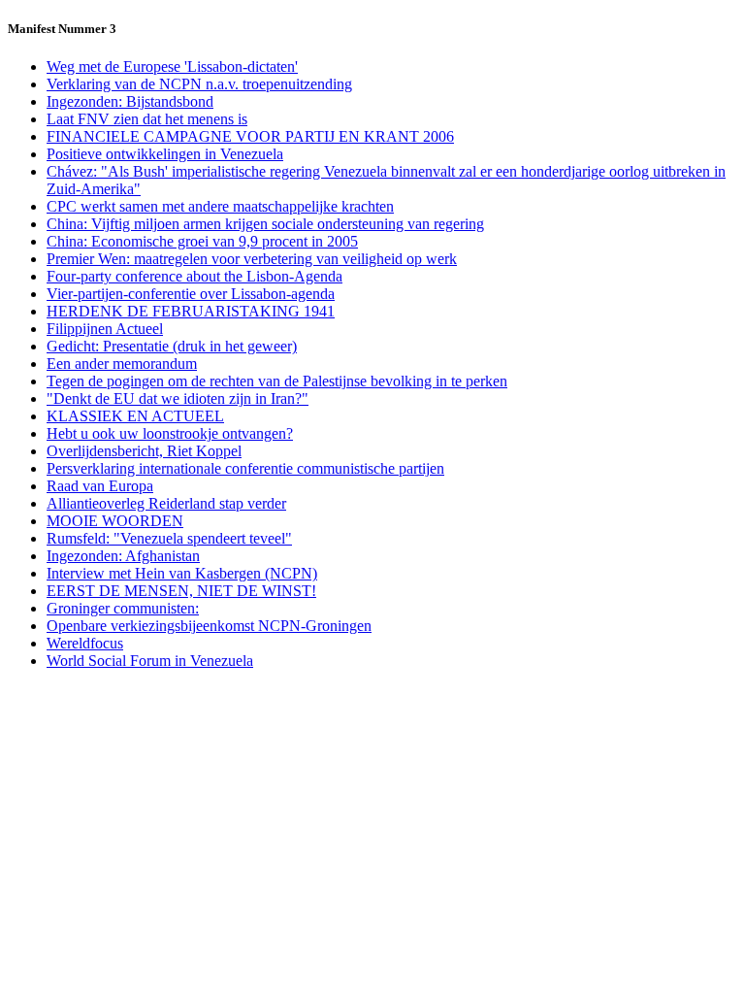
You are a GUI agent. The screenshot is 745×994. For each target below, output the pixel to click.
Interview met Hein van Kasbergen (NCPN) (182, 573)
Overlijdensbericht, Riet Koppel (144, 451)
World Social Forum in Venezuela (150, 660)
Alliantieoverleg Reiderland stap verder (166, 503)
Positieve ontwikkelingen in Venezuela (165, 154)
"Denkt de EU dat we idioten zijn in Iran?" (177, 398)
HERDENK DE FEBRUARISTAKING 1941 (191, 311)
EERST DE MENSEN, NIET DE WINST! (181, 590)
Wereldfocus (85, 643)
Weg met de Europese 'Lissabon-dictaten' (172, 66)
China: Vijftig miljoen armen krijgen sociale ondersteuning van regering (265, 223)
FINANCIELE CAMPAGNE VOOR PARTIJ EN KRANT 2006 (250, 136)
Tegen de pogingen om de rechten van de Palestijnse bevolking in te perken (277, 381)
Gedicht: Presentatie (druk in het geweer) (172, 346)
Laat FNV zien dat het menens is (147, 119)
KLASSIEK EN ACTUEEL (135, 416)
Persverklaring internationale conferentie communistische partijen (245, 468)
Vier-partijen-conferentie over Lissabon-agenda (191, 293)
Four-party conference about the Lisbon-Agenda (194, 276)
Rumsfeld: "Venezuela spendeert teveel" (169, 538)
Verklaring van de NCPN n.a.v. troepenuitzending (199, 84)
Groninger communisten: (123, 608)
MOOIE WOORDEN (115, 521)
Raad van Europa (100, 486)
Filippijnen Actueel (105, 328)
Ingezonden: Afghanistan (123, 555)
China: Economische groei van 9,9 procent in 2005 (202, 241)
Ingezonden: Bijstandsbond (130, 101)
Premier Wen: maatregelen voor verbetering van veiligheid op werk (252, 258)
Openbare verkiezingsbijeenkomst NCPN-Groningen (209, 625)
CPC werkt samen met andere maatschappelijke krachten (220, 206)
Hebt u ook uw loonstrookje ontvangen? (170, 433)
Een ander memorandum (122, 363)
